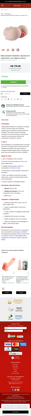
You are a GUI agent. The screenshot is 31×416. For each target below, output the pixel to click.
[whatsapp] (18, 390)
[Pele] (3, 289)
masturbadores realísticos (15, 237)
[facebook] (13, 390)
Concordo (15, 412)
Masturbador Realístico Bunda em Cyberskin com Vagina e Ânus (14, 15)
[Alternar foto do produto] (13, 273)
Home (2, 14)
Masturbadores (8, 14)
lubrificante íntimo (15, 168)
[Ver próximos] (28, 274)
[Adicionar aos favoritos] (13, 292)
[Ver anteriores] (2, 274)
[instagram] (15, 390)
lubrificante (18, 230)
